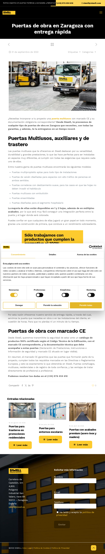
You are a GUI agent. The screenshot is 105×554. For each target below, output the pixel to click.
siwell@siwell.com (92, 3)
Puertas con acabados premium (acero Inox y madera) (82, 433)
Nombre (58, 476)
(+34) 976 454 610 (65, 3)
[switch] (39, 295)
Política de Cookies (42, 548)
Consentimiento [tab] (18, 254)
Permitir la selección (52, 305)
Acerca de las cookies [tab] (87, 254)
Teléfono (59, 502)
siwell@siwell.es (17, 507)
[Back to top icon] (93, 548)
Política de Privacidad (60, 548)
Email (57, 492)
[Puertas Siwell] (9, 12)
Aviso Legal (27, 548)
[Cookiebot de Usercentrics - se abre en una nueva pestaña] (91, 247)
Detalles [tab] (52, 254)
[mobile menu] (101, 12)
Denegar (19, 305)
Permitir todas (86, 305)
